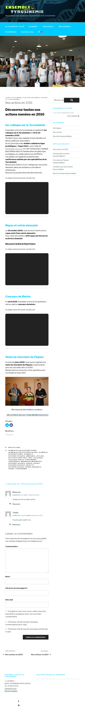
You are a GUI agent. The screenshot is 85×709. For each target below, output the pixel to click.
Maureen (17, 492)
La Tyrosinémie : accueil (14, 26)
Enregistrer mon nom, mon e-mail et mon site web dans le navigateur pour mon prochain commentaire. (25, 614)
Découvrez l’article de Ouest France (20, 244)
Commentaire (11, 546)
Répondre (16, 504)
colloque (38, 458)
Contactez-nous (27, 32)
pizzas (29, 463)
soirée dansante (33, 467)
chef (30, 458)
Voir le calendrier (72, 116)
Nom (8, 577)
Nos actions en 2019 (60, 149)
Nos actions (14, 447)
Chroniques (57, 128)
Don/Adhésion (10, 32)
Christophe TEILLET (13, 149)
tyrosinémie (21, 469)
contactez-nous (10, 688)
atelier (40, 456)
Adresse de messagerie (16, 588)
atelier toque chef (17, 458)
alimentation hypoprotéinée (22, 450)
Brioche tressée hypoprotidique (64, 173)
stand (11, 469)
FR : (39, 32)
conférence (14, 461)
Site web (9, 600)
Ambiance (30, 456)
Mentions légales (11, 691)
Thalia (15, 513)
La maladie (32, 26)
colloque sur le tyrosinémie (22, 459)
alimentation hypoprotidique (23, 452)
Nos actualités (64, 26)
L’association (48, 26)
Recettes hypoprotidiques (62, 136)
